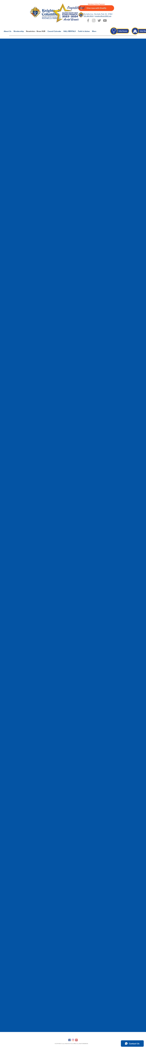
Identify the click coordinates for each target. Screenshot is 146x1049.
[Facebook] (69, 1040)
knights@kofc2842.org (103, 16)
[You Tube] (76, 1040)
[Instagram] (93, 20)
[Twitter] (99, 20)
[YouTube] (105, 20)
